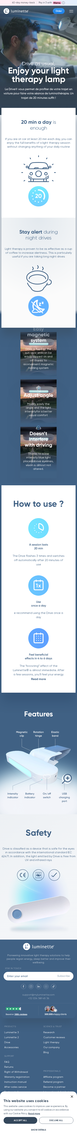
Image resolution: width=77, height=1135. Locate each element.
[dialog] (38, 1113)
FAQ (6, 1062)
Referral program (53, 1082)
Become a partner (54, 1087)
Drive (7, 1042)
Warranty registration (17, 1077)
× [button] (71, 1096)
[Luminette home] (38, 948)
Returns (8, 1067)
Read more (38, 679)
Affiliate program (53, 1077)
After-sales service (15, 1087)
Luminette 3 (11, 1032)
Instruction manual (15, 1082)
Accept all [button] (20, 1120)
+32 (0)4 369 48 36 (38, 998)
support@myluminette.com (38, 995)
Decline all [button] (56, 1120)
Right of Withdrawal (16, 1072)
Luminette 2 (11, 1037)
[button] (38, 1129)
